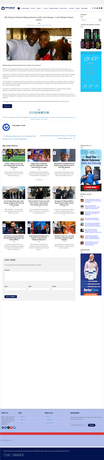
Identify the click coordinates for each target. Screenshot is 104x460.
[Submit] (100, 20)
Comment (7, 270)
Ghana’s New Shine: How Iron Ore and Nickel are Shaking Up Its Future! (93, 201)
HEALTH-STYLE (63, 8)
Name (6, 286)
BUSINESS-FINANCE (53, 8)
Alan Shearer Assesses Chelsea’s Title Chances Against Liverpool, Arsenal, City (93, 231)
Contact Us (49, 419)
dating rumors (37, 117)
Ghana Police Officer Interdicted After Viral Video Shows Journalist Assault (92, 207)
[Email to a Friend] (36, 112)
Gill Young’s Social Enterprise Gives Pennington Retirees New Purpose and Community (93, 225)
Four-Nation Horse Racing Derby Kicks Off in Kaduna (92, 219)
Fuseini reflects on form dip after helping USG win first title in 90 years (14, 165)
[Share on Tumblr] (45, 112)
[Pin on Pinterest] (39, 112)
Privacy (22, 419)
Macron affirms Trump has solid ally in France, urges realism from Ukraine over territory (39, 203)
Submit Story (50, 422)
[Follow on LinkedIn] (101, 8)
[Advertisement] (91, 118)
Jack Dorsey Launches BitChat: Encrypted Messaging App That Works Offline (14, 237)
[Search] (19, 8)
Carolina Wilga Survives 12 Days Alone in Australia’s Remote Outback (92, 243)
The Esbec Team (46, 25)
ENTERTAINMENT (25, 8)
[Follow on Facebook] (92, 8)
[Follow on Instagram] (95, 8)
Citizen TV (30, 117)
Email (30, 286)
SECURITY (72, 8)
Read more (7, 106)
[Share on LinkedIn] (42, 112)
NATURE (77, 8)
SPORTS (39, 8)
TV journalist (44, 119)
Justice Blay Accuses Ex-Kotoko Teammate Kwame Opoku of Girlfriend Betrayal (92, 237)
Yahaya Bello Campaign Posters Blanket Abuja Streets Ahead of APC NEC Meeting (64, 165)
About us (23, 416)
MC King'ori (59, 117)
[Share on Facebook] (30, 112)
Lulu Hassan (52, 117)
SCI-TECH (45, 8)
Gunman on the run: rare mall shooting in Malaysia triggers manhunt (64, 237)
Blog (48, 416)
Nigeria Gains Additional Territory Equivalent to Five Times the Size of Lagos (39, 165)
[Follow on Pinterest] (99, 8)
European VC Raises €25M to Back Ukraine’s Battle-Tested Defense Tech (64, 203)
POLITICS (33, 8)
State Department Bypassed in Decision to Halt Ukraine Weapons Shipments (39, 237)
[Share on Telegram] (47, 112)
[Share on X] (33, 112)
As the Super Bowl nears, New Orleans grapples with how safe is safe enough (14, 203)
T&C (22, 422)
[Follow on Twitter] (97, 8)
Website (54, 286)
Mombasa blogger (67, 117)
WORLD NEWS (84, 8)
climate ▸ (91, 90)
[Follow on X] (8, 427)
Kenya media (45, 117)
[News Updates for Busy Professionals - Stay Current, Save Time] (8, 8)
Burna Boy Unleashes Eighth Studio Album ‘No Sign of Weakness (92, 213)
